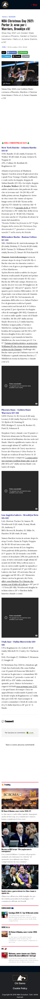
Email (27, 56)
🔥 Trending (6, 784)
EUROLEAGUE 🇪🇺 (8, 908)
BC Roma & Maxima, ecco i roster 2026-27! (23, 933)
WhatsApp (23, 52)
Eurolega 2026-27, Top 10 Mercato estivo (23, 912)
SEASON (12, 17)
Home (4, 17)
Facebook (13, 52)
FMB (4, 47)
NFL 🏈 (4, 948)
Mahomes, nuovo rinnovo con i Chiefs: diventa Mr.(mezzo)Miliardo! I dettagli (22, 954)
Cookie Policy (20, 988)
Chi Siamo (20, 983)
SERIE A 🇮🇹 (6, 927)
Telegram (7, 56)
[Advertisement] (20, 121)
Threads (17, 56)
